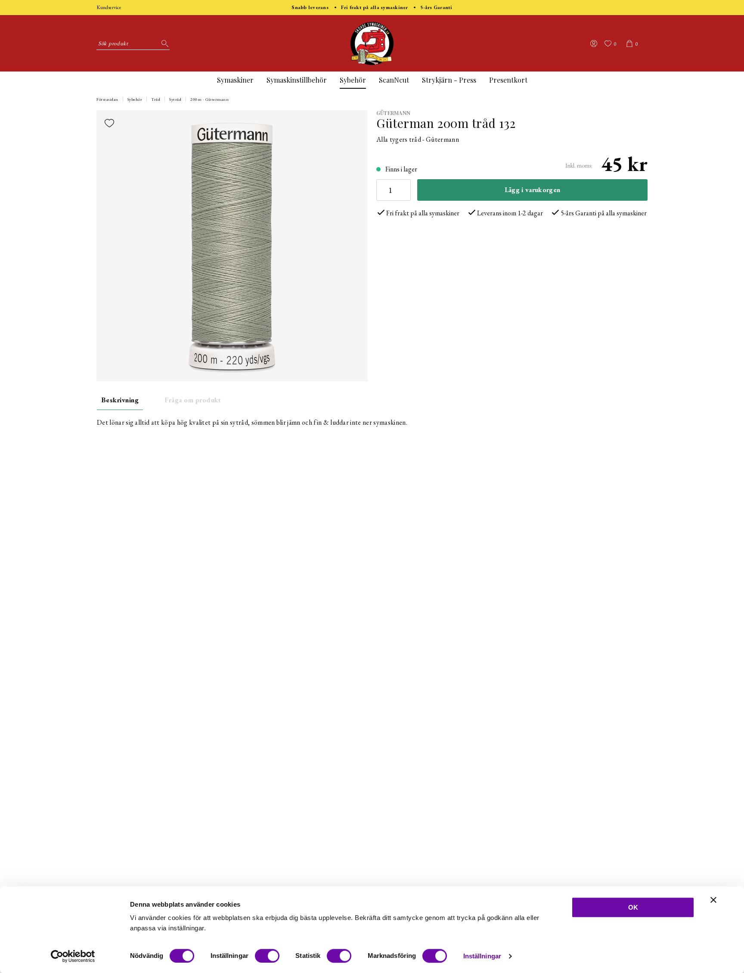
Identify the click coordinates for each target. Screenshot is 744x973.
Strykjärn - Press (449, 79)
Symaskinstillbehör (297, 79)
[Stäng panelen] (713, 900)
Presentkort (508, 79)
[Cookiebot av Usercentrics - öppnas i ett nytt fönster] (73, 956)
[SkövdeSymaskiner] (372, 43)
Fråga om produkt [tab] (192, 399)
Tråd (155, 99)
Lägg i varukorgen (532, 189)
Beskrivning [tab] (120, 399)
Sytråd (175, 99)
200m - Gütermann (209, 99)
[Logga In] (593, 43)
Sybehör (353, 79)
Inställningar (482, 956)
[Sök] (163, 43)
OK (633, 907)
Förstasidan (107, 99)
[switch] (267, 956)
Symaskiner (235, 79)
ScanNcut (394, 79)
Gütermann (393, 112)
